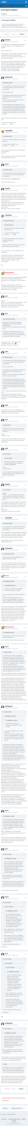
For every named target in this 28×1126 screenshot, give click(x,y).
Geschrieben (11, 41)
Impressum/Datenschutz (14, 1119)
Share (5, 1108)
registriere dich (5, 27)
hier (2, 1016)
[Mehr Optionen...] (25, 40)
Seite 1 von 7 (14, 34)
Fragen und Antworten (14, 15)
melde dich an (16, 25)
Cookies (14, 1120)
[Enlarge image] (15, 343)
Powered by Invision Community (14, 1123)
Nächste (22, 34)
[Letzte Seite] (26, 34)
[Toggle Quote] (3, 82)
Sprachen (4, 1119)
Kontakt (23, 1119)
